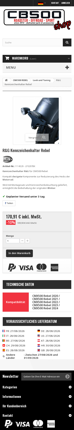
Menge (10, 235)
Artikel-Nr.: (8, 166)
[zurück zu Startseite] (6, 80)
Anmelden (65, 3)
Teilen (9, 203)
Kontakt (55, 3)
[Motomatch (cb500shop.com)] (37, 19)
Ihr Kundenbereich (14, 406)
